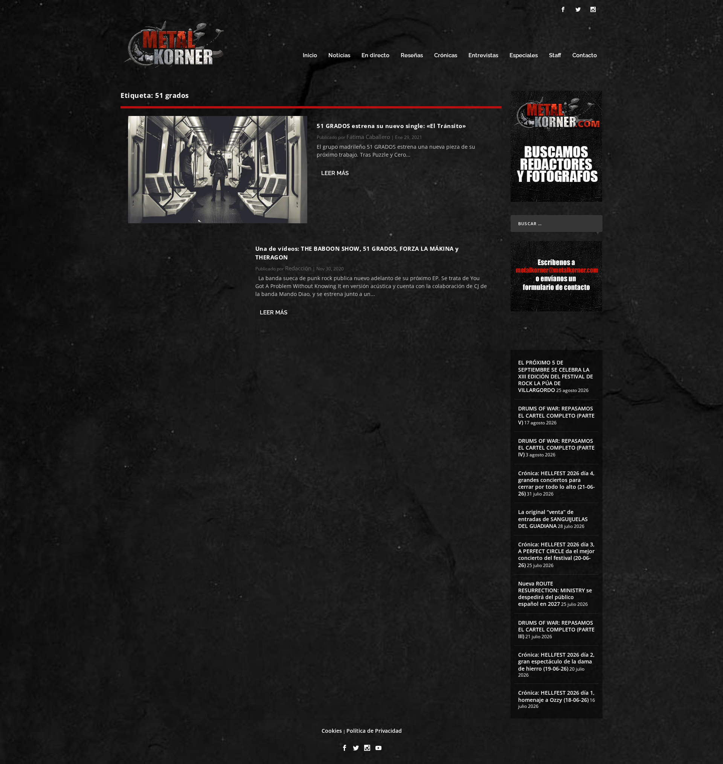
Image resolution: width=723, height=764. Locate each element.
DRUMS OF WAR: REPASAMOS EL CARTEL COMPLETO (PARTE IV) (556, 447)
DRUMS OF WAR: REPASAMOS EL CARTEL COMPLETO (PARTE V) (556, 415)
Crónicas (445, 55)
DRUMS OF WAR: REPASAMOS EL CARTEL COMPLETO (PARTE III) (556, 629)
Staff (555, 55)
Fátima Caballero (368, 136)
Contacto (584, 55)
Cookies (332, 730)
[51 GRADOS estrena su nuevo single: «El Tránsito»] (217, 169)
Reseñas (412, 55)
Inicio (310, 55)
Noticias (339, 55)
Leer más (335, 173)
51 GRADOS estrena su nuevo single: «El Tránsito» (391, 126)
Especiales (523, 55)
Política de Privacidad (374, 730)
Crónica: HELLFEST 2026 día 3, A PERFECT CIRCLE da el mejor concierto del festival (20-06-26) (556, 555)
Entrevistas (483, 55)
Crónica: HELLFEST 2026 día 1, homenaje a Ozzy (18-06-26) (556, 696)
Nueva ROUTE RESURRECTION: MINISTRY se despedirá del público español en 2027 (555, 594)
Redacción (298, 268)
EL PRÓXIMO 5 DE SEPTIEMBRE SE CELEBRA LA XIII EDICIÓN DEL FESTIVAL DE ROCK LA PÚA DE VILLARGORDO (555, 376)
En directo (375, 55)
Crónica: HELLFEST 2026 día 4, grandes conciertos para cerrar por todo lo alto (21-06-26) (556, 483)
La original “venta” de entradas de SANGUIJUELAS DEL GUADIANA (553, 518)
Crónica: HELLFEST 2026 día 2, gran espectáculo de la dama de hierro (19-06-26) (556, 661)
